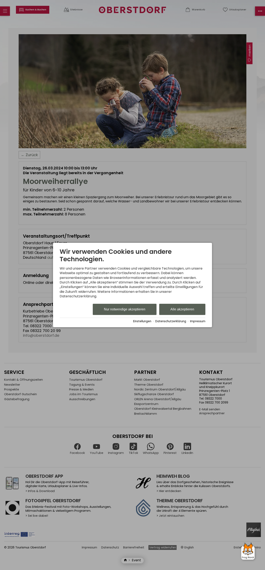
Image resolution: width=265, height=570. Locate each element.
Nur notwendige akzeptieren (124, 309)
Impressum (197, 321)
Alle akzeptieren (182, 309)
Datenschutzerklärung (170, 321)
